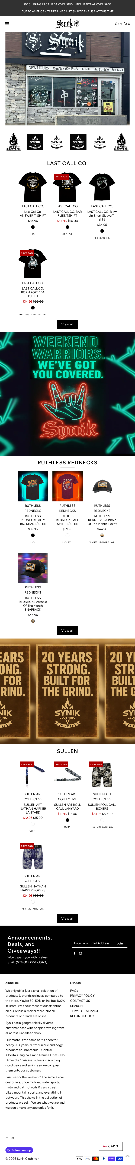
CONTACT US (80, 962)
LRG (32, 195)
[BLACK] (33, 188)
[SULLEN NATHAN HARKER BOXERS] (33, 818)
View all (67, 286)
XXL (112, 503)
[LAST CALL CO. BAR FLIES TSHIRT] (67, 148)
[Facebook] (74, 915)
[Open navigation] (28, 23)
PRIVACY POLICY (82, 957)
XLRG (64, 195)
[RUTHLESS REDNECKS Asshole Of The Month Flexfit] (102, 447)
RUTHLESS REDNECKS (68, 424)
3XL (108, 199)
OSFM (32, 792)
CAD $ (113, 1108)
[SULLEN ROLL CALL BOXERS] (102, 736)
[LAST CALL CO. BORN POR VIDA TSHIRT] (33, 225)
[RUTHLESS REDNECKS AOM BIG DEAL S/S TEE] (33, 447)
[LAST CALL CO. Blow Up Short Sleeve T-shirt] (102, 148)
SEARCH (76, 967)
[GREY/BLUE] (33, 785)
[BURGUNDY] (67, 496)
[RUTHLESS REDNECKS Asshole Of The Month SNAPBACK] (33, 529)
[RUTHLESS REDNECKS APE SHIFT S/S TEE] (67, 447)
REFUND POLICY (82, 977)
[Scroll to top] (127, 1156)
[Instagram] (80, 915)
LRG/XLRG (104, 503)
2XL (70, 195)
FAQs (74, 952)
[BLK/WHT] (102, 781)
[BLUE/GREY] (33, 863)
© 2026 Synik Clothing (21, 1120)
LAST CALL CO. (67, 124)
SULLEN (67, 712)
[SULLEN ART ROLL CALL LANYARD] (67, 736)
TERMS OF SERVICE (84, 972)
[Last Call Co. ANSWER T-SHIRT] (33, 148)
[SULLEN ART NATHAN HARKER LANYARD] (33, 736)
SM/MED (93, 503)
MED (96, 199)
